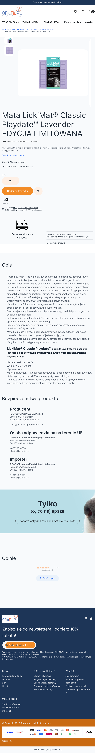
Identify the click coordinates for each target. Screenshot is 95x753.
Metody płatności (42, 676)
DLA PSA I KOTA (18, 29)
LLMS (5, 686)
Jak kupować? (72, 676)
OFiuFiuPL (5, 29)
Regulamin (70, 683)
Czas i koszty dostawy (45, 683)
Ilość (4, 175)
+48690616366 (18, 448)
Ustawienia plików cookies (78, 689)
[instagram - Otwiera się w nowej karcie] (86, 618)
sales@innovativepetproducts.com (27, 424)
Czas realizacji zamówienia (47, 686)
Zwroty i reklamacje (43, 689)
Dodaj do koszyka (17, 191)
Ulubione (6, 711)
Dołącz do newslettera (20, 645)
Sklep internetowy (46, 750)
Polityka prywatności (75, 686)
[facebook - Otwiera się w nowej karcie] (91, 618)
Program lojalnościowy (45, 679)
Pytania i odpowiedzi (75, 679)
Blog (4, 683)
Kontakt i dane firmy (12, 676)
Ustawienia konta (10, 707)
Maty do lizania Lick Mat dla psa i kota (40, 29)
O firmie (6, 679)
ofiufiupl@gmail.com (20, 451)
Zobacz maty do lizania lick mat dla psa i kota (47, 521)
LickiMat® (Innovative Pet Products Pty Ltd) (19, 141)
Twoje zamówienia (11, 704)
